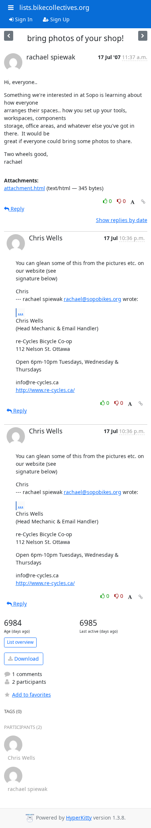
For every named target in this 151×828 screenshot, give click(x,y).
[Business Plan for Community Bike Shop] (142, 36)
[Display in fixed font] (132, 202)
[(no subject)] (8, 36)
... (20, 312)
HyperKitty (79, 817)
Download (26, 658)
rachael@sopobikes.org (92, 298)
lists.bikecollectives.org (54, 7)
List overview (20, 642)
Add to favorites (31, 694)
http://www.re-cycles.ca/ (45, 389)
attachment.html (24, 188)
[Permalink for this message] (143, 202)
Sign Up (59, 19)
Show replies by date (121, 220)
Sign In (23, 19)
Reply (16, 208)
